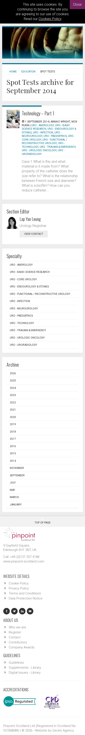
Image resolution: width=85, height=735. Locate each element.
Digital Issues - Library (25, 673)
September (17, 475)
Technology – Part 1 (38, 113)
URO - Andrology (42, 125)
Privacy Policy (19, 588)
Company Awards (21, 647)
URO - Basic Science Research (30, 272)
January (16, 504)
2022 (13, 402)
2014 (13, 460)
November (17, 468)
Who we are (17, 627)
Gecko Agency (63, 730)
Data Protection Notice (25, 598)
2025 (13, 380)
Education (28, 71)
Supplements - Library (25, 668)
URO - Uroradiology (23, 344)
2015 (13, 453)
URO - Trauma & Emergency (58, 146)
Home (13, 71)
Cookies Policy (50, 19)
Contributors (18, 642)
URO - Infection (43, 132)
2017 (13, 438)
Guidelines (16, 663)
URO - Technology (22, 323)
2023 (13, 395)
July (13, 482)
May (12, 490)
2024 (13, 387)
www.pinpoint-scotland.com (23, 561)
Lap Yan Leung (30, 219)
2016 (13, 446)
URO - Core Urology (23, 279)
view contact (33, 233)
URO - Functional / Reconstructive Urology (40, 293)
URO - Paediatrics (55, 136)
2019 (13, 424)
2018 (13, 431)
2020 (13, 417)
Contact (14, 637)
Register (15, 632)
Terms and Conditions (25, 593)
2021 (13, 409)
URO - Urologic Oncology (39, 150)
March (14, 497)
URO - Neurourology (24, 308)
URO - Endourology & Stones (29, 286)
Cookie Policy (19, 583)
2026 (13, 373)
